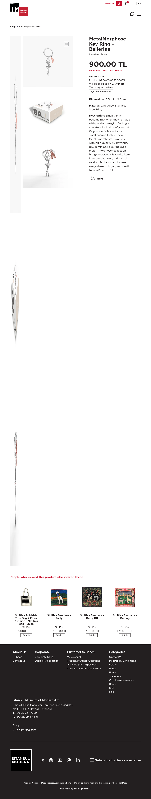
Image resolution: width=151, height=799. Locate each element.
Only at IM (115, 656)
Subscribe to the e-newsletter (117, 760)
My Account (74, 656)
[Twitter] (43, 760)
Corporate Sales (44, 656)
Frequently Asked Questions (83, 660)
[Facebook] (69, 760)
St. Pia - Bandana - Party (59, 617)
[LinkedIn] (78, 760)
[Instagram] (51, 760)
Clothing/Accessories (30, 26)
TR (133, 3)
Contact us (19, 660)
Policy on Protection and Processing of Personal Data (100, 783)
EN (139, 3)
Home (112, 672)
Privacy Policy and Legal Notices (75, 789)
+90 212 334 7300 (26, 712)
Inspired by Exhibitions (122, 660)
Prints (112, 668)
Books (112, 683)
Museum (109, 3)
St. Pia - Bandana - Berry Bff (92, 617)
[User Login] (119, 3)
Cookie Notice (31, 783)
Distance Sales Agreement (82, 664)
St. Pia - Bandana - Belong (125, 617)
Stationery (115, 676)
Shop (12, 26)
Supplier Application (47, 660)
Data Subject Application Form (56, 783)
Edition (113, 664)
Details (26, 635)
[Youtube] (60, 760)
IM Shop (17, 656)
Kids (111, 687)
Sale (111, 691)
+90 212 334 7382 (26, 730)
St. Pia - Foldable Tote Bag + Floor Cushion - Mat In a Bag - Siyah (26, 619)
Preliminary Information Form (84, 668)
